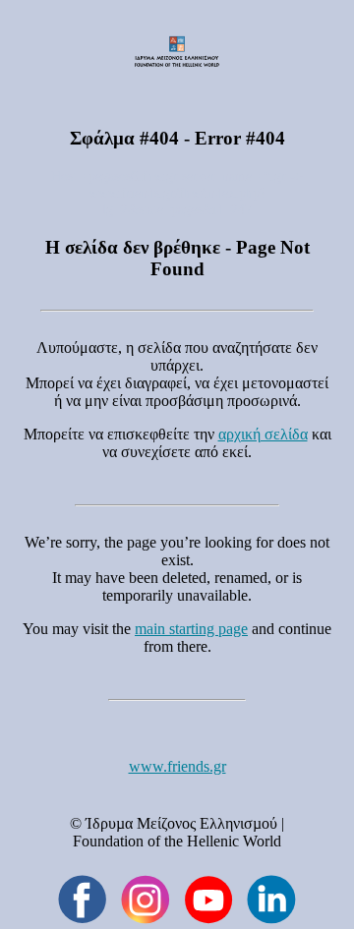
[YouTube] (208, 899)
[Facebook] (82, 899)
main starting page (191, 628)
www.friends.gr (177, 766)
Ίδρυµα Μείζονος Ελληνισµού (181, 823)
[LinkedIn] (271, 899)
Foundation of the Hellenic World (177, 841)
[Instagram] (145, 899)
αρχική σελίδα (263, 434)
